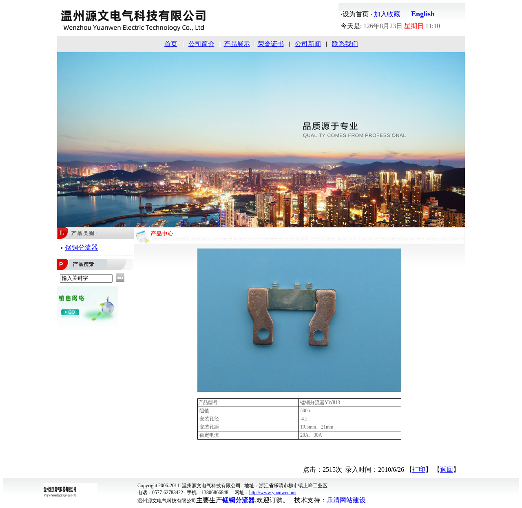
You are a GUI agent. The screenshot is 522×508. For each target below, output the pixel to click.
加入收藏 (387, 14)
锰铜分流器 (81, 247)
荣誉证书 (271, 43)
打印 (418, 469)
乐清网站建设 (346, 500)
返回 (446, 469)
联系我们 (345, 43)
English (423, 14)
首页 (170, 43)
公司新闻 (308, 43)
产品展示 (237, 43)
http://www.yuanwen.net (272, 492)
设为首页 (356, 14)
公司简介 (201, 43)
